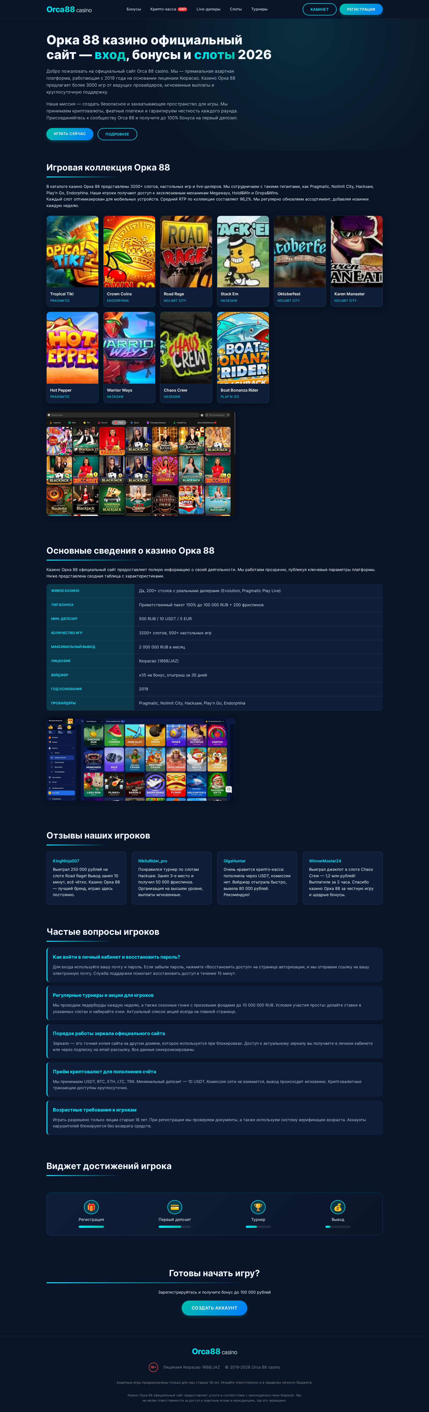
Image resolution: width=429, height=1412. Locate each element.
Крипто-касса (168, 9)
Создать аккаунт (215, 1308)
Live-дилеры (208, 9)
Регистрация (361, 9)
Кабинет (320, 9)
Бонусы (134, 9)
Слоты (236, 9)
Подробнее (117, 134)
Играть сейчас (70, 134)
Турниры (259, 9)
